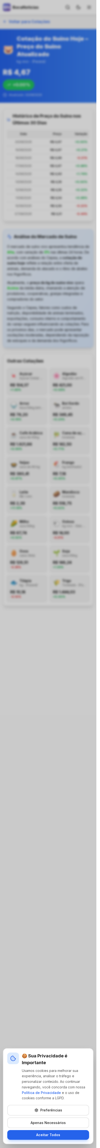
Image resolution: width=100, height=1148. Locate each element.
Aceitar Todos (48, 1135)
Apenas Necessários (48, 1123)
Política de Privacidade (41, 1093)
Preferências (51, 1110)
